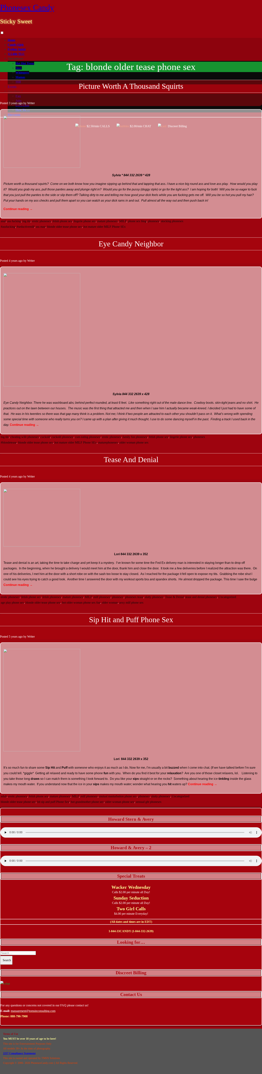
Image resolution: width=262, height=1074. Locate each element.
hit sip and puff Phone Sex (53, 801)
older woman (110, 602)
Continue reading (18, 209)
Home (11, 40)
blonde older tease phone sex (64, 226)
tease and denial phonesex (201, 597)
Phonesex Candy (27, 7)
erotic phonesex (41, 221)
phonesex (153, 221)
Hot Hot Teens (25, 63)
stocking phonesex (172, 221)
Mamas (20, 77)
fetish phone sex (62, 221)
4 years (13, 260)
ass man (40, 226)
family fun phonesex (135, 437)
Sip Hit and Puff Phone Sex (131, 619)
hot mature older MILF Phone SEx (104, 226)
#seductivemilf (25, 226)
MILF (122, 221)
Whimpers (22, 72)
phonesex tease (134, 597)
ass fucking (14, 221)
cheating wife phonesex (24, 437)
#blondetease (8, 442)
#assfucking (8, 226)
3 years (13, 103)
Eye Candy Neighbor (131, 243)
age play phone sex (12, 602)
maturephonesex (108, 442)
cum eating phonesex (88, 437)
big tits (26, 221)
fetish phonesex (51, 597)
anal (3, 221)
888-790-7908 (19, 1016)
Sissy (19, 68)
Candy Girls (16, 44)
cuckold (45, 437)
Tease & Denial (174, 597)
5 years (13, 636)
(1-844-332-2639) (142, 931)
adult (4, 796)
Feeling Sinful (17, 49)
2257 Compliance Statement (19, 1053)
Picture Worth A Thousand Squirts (131, 86)
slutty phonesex (154, 597)
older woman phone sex (133, 442)
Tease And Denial (131, 459)
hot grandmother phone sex (87, 801)
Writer (31, 103)
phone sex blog (137, 221)
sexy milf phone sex (131, 602)
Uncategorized (227, 597)
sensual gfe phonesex (148, 801)
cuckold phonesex (62, 437)
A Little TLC (16, 54)
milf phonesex (101, 597)
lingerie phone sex (85, 221)
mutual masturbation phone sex (118, 796)
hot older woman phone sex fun (81, 602)
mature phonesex (107, 221)
